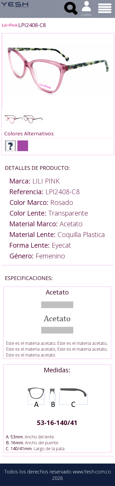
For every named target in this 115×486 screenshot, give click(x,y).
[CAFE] (10, 145)
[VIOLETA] (22, 145)
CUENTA (86, 15)
